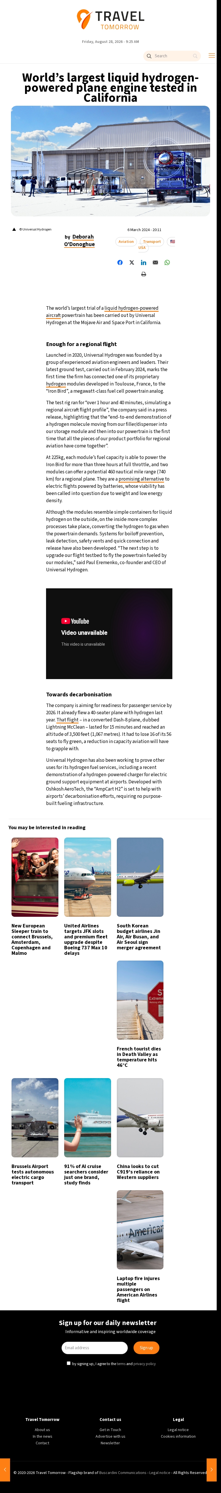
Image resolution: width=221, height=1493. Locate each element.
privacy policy (145, 806)
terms (122, 806)
